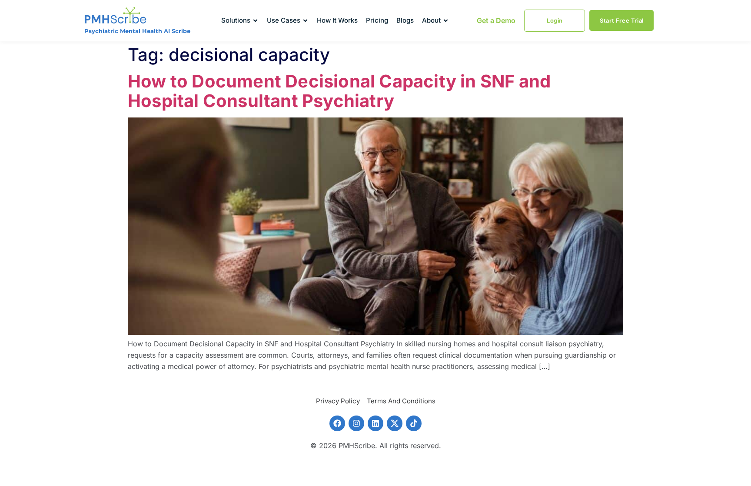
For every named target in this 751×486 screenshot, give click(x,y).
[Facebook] (337, 423)
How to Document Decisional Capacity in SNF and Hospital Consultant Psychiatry (339, 90)
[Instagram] (356, 423)
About (431, 20)
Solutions (235, 20)
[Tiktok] (414, 423)
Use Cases (283, 20)
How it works (337, 20)
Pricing (377, 20)
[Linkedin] (375, 423)
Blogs (405, 20)
